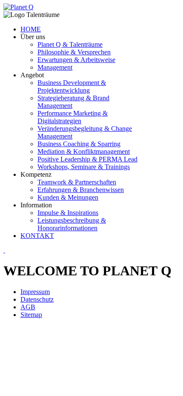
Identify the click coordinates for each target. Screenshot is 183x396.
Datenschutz (37, 299)
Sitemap (31, 314)
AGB (27, 307)
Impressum (35, 291)
